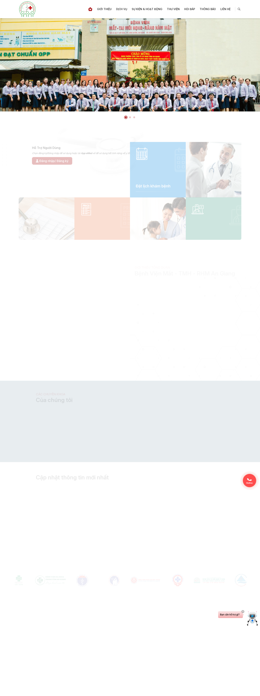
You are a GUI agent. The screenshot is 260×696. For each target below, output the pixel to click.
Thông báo (208, 9)
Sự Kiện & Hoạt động (147, 9)
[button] (125, 117)
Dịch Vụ (121, 9)
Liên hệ (225, 9)
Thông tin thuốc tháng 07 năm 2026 (201, 547)
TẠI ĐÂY (169, 448)
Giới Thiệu (104, 9)
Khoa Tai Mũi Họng (209, 330)
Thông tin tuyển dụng (62, 542)
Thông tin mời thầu (216, 494)
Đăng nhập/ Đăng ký (40, 161)
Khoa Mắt (147, 336)
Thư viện (173, 9)
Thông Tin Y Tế (133, 542)
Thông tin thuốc (214, 542)
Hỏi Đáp (189, 9)
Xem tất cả (226, 477)
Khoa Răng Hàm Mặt (155, 330)
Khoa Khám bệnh (207, 336)
